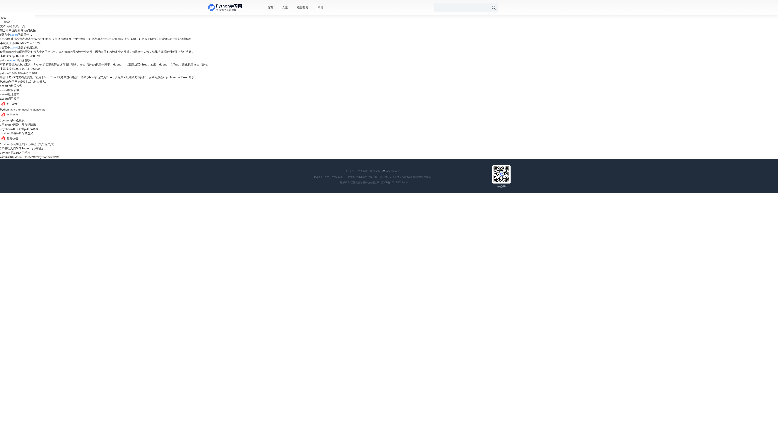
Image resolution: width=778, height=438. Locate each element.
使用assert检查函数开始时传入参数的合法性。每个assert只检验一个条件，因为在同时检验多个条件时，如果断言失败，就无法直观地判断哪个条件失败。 (97, 51)
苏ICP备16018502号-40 (394, 182)
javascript (39, 109)
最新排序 (18, 30)
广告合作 (363, 171)
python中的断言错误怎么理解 (18, 73)
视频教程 (302, 7)
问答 (320, 7)
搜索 (7, 22)
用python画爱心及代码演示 (19, 124)
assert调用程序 (9, 98)
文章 (285, 7)
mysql (25, 109)
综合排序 (5, 30)
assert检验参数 (9, 90)
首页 (270, 7)
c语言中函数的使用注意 (19, 47)
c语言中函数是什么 (16, 34)
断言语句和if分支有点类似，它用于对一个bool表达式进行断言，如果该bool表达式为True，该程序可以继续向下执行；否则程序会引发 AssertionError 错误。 (98, 77)
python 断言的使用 (16, 60)
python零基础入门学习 (16, 152)
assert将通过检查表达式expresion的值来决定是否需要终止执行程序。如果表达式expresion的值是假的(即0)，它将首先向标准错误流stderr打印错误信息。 (97, 39)
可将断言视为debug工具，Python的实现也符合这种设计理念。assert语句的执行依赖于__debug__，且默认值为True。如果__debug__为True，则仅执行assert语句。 (105, 64)
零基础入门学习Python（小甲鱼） (23, 148)
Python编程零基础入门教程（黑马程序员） (29, 144)
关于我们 (350, 171)
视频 (16, 26)
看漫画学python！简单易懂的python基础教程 (30, 157)
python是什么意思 (13, 120)
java (12, 109)
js (31, 109)
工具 (22, 26)
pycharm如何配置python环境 (20, 129)
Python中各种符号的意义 (17, 133)
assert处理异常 (9, 94)
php (18, 109)
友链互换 (375, 171)
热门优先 (30, 30)
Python (4, 109)
